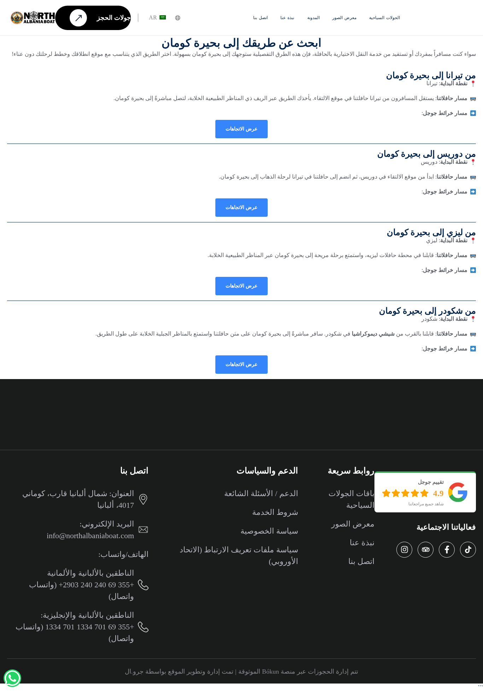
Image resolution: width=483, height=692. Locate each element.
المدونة (313, 17)
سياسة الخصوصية (269, 531)
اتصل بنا (260, 17)
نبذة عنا (287, 17)
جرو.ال (134, 671)
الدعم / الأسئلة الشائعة (261, 493)
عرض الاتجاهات (241, 129)
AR (153, 17)
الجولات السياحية (384, 17)
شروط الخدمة (275, 512)
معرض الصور (344, 17)
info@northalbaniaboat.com (90, 535)
